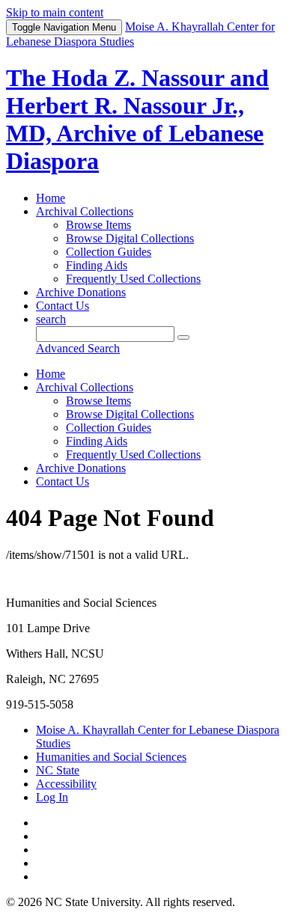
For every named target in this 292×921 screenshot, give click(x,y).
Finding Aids (96, 265)
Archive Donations (81, 292)
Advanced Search (78, 348)
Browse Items (98, 224)
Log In (52, 797)
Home (50, 198)
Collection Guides (108, 251)
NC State (57, 770)
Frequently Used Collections (133, 278)
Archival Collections (84, 211)
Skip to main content (54, 12)
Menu (64, 27)
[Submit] (183, 337)
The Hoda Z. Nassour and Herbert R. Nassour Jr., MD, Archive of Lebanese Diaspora (137, 119)
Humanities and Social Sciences (111, 756)
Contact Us (62, 305)
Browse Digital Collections (130, 238)
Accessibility (66, 783)
